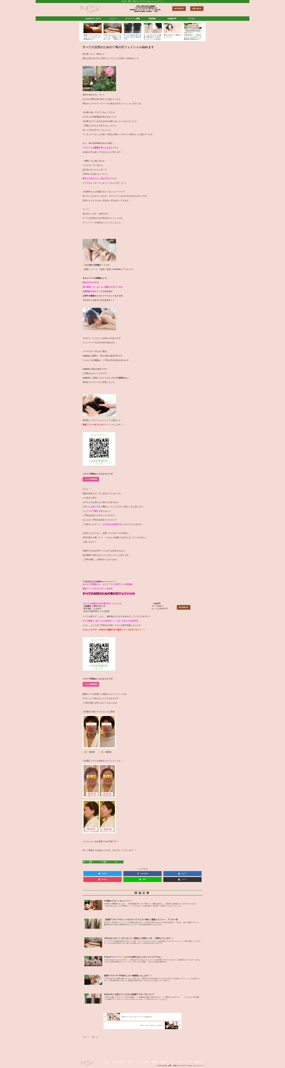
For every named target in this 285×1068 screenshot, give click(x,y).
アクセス (189, 1062)
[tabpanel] (92, 31)
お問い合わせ (197, 8)
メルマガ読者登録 (91, 479)
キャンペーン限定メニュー (115, 862)
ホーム (107, 1062)
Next (204, 32)
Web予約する (179, 8)
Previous (81, 32)
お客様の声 (164, 1062)
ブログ (87, 862)
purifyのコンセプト (119, 1062)
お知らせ (180, 1062)
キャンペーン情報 (98, 862)
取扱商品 (154, 1062)
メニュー (131, 1062)
